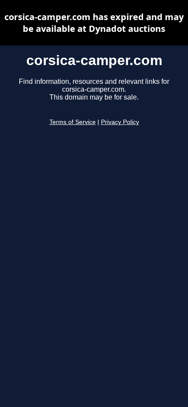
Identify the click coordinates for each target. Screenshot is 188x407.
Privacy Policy (120, 122)
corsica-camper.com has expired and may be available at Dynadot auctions (94, 22)
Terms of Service (72, 122)
